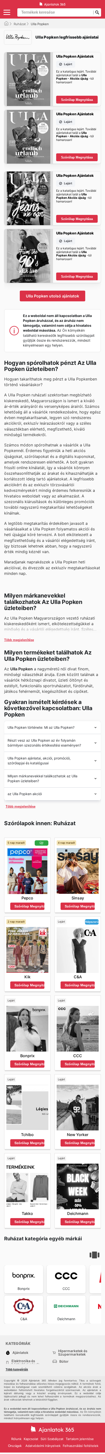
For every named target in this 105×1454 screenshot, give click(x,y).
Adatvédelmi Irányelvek (43, 1446)
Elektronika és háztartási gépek (25, 1362)
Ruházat (20, 24)
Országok (15, 1446)
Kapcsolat (31, 1439)
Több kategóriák (17, 1369)
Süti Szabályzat (52, 1439)
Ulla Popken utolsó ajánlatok (52, 296)
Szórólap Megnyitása (77, 100)
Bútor (64, 1361)
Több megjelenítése (19, 640)
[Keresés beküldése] (97, 12)
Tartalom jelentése (80, 1439)
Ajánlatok (20, 1352)
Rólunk (16, 1439)
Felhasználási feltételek (80, 1446)
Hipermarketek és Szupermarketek (72, 1352)
